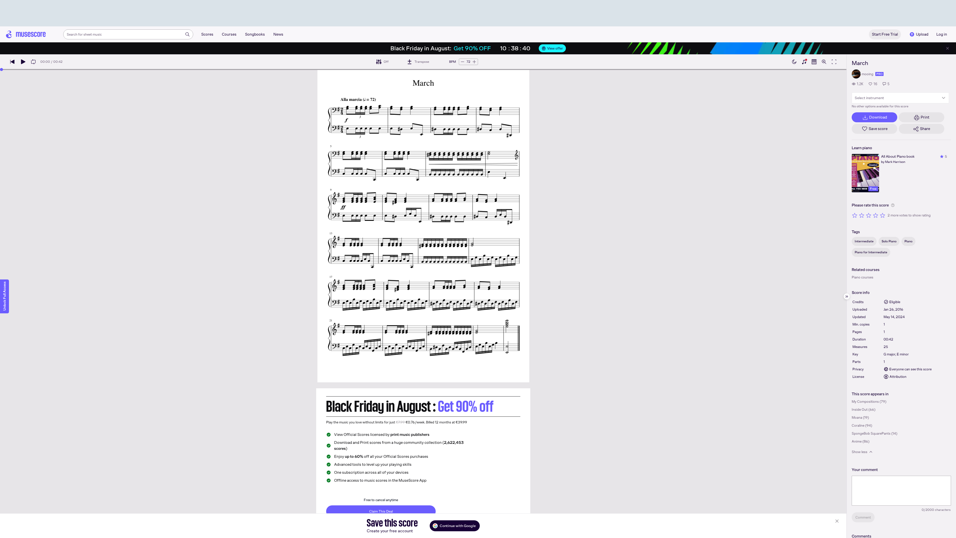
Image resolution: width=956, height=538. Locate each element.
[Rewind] (12, 62)
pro (879, 74)
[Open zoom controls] (824, 62)
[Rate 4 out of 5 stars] (876, 215)
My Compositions (865, 402)
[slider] (1, 69)
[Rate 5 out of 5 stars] (883, 215)
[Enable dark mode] (794, 62)
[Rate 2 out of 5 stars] (862, 215)
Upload (922, 34)
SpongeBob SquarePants (871, 433)
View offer (555, 48)
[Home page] (26, 34)
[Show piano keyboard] (804, 62)
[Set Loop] (33, 62)
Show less (859, 452)
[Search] (187, 34)
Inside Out (860, 409)
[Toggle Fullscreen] (834, 62)
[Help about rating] (893, 205)
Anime (857, 441)
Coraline (858, 425)
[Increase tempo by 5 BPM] (474, 62)
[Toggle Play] (22, 61)
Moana (857, 417)
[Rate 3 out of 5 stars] (869, 215)
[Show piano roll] (814, 62)
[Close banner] (947, 48)
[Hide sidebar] (847, 296)
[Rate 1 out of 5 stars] (855, 215)
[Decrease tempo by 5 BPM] (463, 62)
